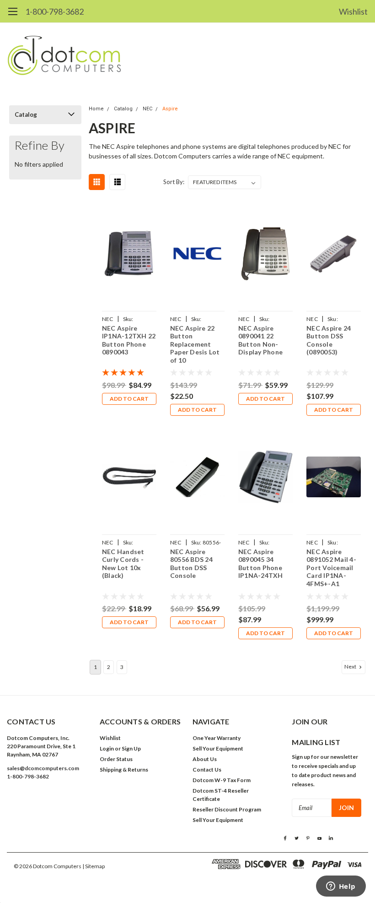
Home (96, 109)
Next (350, 666)
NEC (147, 109)
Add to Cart (129, 398)
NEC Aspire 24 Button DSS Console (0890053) (328, 340)
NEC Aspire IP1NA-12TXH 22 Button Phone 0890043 (129, 340)
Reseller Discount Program (227, 809)
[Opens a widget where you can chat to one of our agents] (341, 887)
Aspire (170, 109)
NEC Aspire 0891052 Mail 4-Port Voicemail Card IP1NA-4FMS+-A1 (331, 567)
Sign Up (131, 748)
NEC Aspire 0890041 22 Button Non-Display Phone (260, 340)
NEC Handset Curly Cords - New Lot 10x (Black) (123, 564)
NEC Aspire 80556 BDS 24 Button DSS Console (191, 564)
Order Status (116, 759)
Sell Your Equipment (218, 748)
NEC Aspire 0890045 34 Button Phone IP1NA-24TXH (260, 564)
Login (107, 748)
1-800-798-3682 (54, 11)
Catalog (26, 114)
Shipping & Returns (124, 769)
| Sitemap (93, 866)
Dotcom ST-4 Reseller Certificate (221, 794)
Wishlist (353, 11)
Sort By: (173, 181)
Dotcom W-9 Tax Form (222, 780)
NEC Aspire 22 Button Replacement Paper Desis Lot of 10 (195, 344)
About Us (205, 759)
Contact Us (207, 769)
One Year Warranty (217, 737)
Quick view (129, 255)
